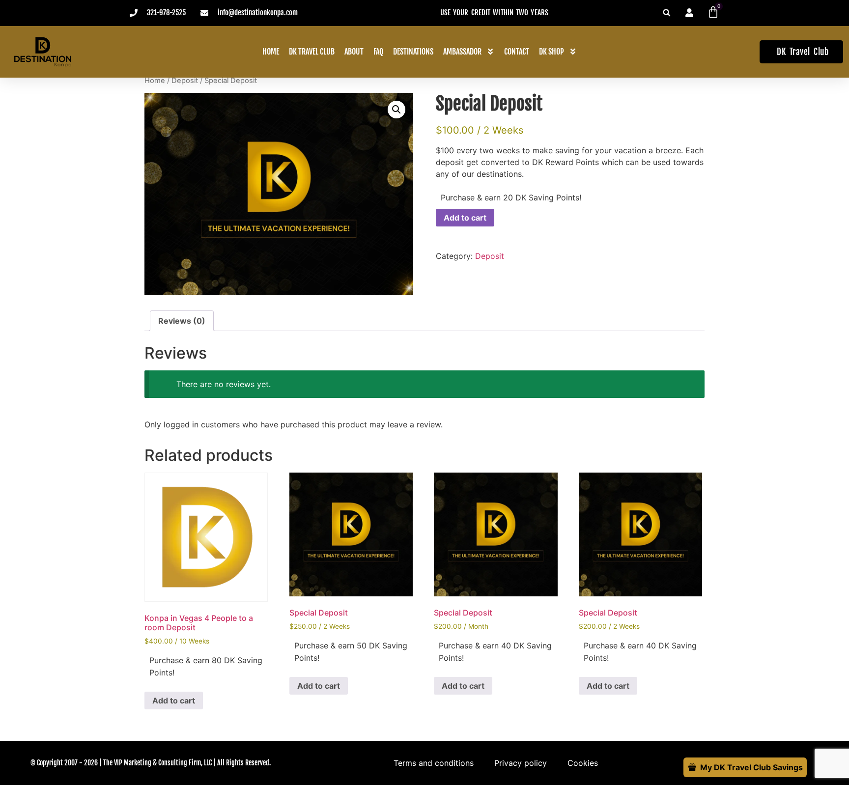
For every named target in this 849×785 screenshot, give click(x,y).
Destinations (413, 51)
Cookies (582, 763)
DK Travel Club (312, 51)
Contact (516, 51)
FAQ (378, 51)
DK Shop (551, 51)
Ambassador (462, 51)
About (354, 51)
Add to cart (465, 218)
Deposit (184, 80)
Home (270, 51)
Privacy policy (520, 763)
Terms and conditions (434, 763)
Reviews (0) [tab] (181, 321)
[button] (666, 12)
